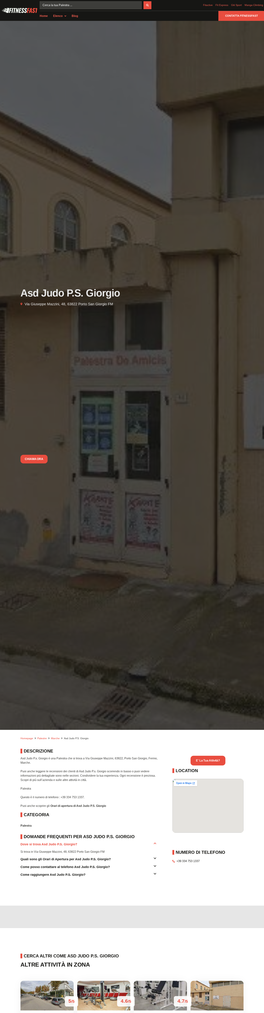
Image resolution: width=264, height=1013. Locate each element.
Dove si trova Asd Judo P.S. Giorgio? (48, 844)
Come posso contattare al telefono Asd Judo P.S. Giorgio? (65, 867)
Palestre (42, 738)
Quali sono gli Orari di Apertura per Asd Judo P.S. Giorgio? (65, 859)
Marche (55, 738)
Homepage (26, 738)
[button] (88, 846)
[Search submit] (147, 5)
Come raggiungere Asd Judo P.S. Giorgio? (52, 874)
